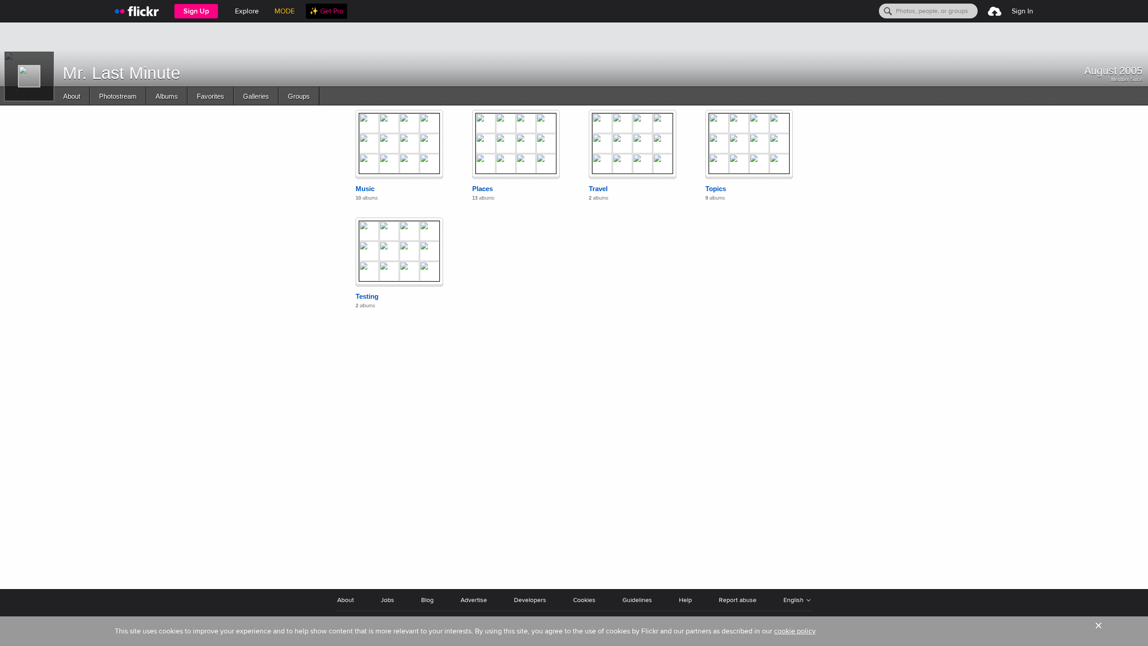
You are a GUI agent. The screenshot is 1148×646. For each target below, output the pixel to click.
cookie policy (795, 631)
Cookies (584, 600)
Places (482, 188)
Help (685, 600)
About (71, 96)
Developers (530, 600)
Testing (367, 296)
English (793, 600)
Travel (598, 188)
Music (365, 188)
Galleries (256, 96)
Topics (715, 188)
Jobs (387, 600)
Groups (299, 96)
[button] (1098, 631)
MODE (284, 11)
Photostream (118, 96)
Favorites (210, 96)
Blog (427, 600)
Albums (167, 96)
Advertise (474, 600)
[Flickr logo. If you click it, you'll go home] (137, 11)
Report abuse (738, 600)
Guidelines (637, 600)
